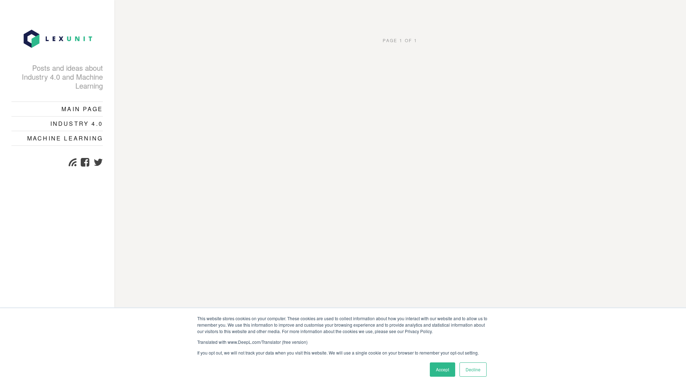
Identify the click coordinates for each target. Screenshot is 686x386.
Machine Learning (65, 138)
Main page (82, 109)
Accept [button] (442, 369)
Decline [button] (473, 369)
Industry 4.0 (76, 123)
